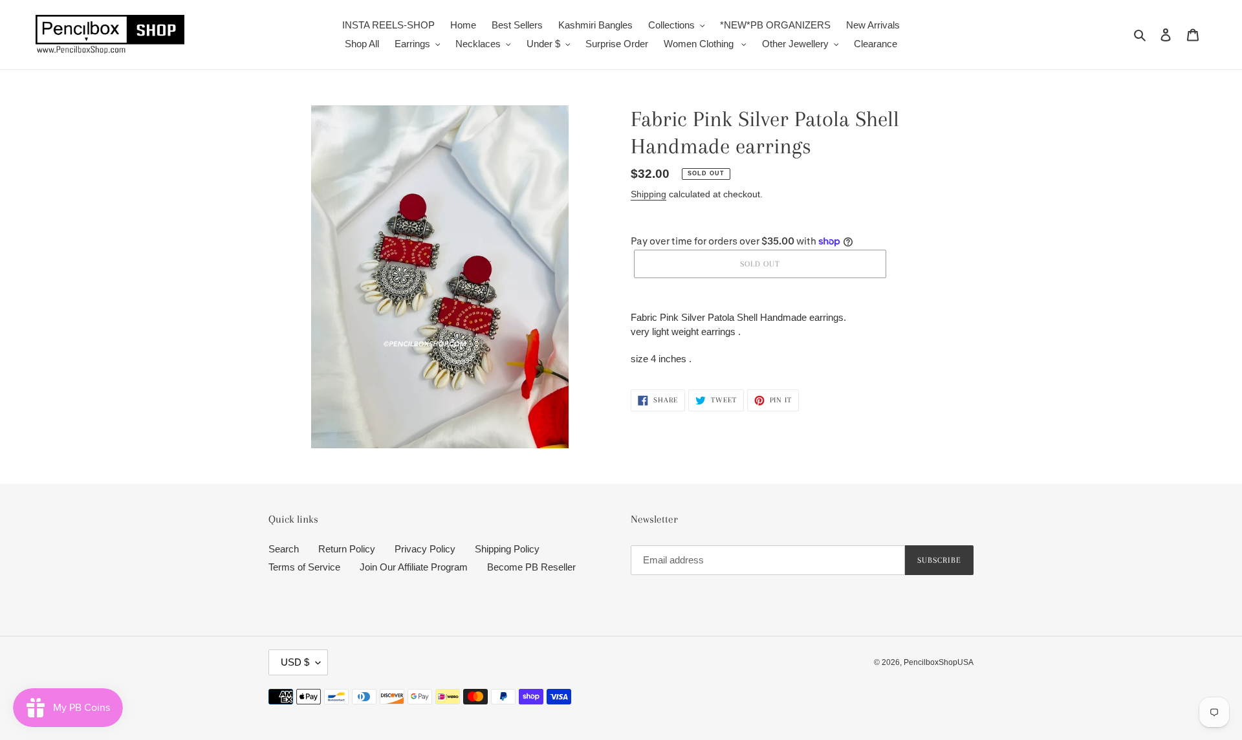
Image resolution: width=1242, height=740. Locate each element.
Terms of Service (304, 566)
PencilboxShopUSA (939, 662)
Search (283, 548)
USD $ (295, 662)
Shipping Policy (507, 548)
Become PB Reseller (531, 566)
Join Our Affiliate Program (414, 566)
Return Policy (346, 548)
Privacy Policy (425, 548)
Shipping (648, 194)
